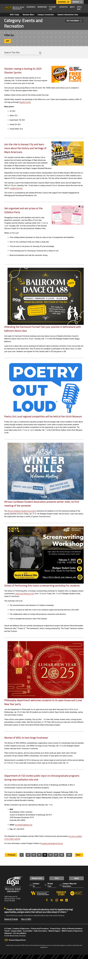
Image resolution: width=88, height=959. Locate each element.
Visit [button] (56, 878)
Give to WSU (26, 919)
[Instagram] (56, 900)
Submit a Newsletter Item (67, 15)
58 (62, 855)
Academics (31, 7)
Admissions (42, 7)
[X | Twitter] (51, 900)
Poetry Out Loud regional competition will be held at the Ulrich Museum (43, 416)
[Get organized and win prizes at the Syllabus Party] (68, 215)
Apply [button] (76, 878)
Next (78, 855)
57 (56, 855)
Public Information (40, 931)
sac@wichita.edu (16, 188)
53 (34, 855)
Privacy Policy (55, 928)
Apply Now (79, 8)
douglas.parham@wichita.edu (52, 843)
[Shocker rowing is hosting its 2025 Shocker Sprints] (68, 74)
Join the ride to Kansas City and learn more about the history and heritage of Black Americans (25, 148)
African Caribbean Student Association (22, 511)
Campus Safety (16, 931)
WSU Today (14, 15)
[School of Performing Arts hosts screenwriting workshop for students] (46, 555)
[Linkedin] (66, 900)
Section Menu (72, 21)
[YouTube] (61, 900)
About (72, 7)
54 (39, 855)
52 (28, 855)
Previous (11, 855)
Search (75, 2)
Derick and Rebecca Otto (24, 594)
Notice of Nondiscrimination (72, 928)
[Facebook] (47, 900)
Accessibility (27, 931)
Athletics (63, 7)
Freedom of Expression (21, 928)
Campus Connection (46, 15)
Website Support (54, 931)
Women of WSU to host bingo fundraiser (26, 738)
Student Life (52, 8)
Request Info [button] (37, 878)
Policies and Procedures (40, 928)
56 (50, 855)
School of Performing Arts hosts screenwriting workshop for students (42, 585)
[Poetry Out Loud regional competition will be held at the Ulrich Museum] (46, 388)
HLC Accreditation (19, 933)
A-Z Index (7, 928)
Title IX (6, 931)
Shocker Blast (28, 15)
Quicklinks (62, 2)
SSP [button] (7, 41)
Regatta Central (25, 102)
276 (69, 855)
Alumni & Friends (11, 919)
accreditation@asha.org (23, 825)
